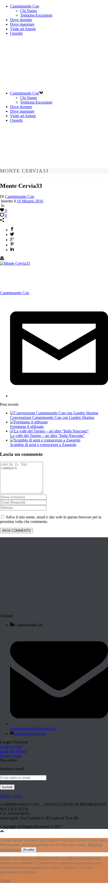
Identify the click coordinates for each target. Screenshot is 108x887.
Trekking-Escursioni (36, 15)
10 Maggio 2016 (30, 201)
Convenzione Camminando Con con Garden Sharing (52, 417)
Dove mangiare (22, 24)
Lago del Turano (13, 751)
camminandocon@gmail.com (33, 728)
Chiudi (5, 880)
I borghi (16, 33)
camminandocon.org (30, 733)
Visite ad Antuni (23, 29)
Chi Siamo (28, 11)
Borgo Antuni (11, 755)
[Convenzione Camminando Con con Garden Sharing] (54, 413)
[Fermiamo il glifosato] (29, 422)
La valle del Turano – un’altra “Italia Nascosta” (47, 435)
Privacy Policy (11, 796)
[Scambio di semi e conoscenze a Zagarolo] (45, 440)
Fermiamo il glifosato (27, 426)
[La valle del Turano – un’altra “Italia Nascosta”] (49, 431)
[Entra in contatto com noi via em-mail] (59, 396)
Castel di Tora (11, 746)
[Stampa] (2, 259)
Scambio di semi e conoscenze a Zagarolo (43, 444)
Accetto (28, 850)
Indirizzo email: (12, 769)
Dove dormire (21, 20)
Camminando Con (24, 6)
